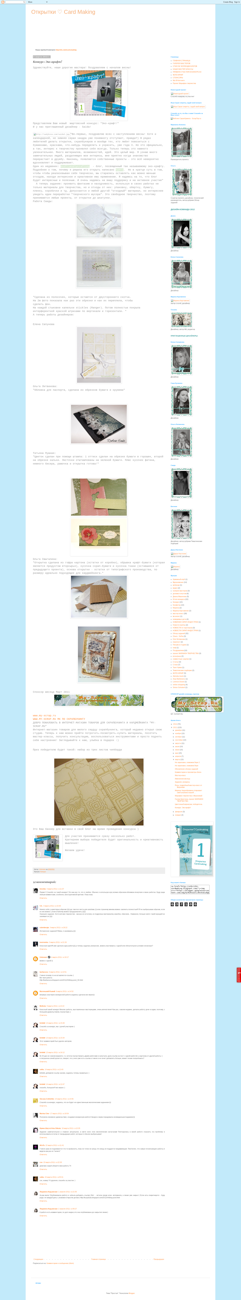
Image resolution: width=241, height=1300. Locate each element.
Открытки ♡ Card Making (63, 12)
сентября (179, 740)
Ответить (43, 898)
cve (41, 1162)
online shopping (179, 685)
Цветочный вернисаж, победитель (188, 804)
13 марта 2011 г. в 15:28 (55, 1023)
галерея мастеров (180, 591)
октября (178, 737)
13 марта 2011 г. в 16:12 (55, 1052)
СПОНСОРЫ (178, 78)
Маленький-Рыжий (47, 991)
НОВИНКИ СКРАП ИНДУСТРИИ (185, 622)
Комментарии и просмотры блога (188, 772)
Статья (176, 662)
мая (177, 753)
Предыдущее (159, 1259)
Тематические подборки (182, 670)
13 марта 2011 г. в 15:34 (55, 1038)
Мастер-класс (180, 775)
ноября (178, 733)
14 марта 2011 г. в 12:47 (55, 1084)
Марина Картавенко (181, 611)
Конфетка (177, 605)
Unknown (43, 957)
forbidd (42, 1023)
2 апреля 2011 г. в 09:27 (67, 1209)
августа (178, 743)
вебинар (176, 585)
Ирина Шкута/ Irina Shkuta (50, 1128)
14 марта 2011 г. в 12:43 (54, 1069)
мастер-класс (178, 614)
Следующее (38, 1259)
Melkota (43, 1006)
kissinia (43, 889)
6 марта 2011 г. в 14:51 (58, 972)
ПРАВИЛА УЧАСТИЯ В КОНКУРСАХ (187, 72)
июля (177, 747)
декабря (178, 730)
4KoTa (42, 1145)
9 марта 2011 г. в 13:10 (55, 1006)
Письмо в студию (179, 645)
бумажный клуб (179, 579)
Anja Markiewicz (179, 679)
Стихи (175, 665)
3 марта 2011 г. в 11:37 (55, 889)
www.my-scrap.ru (45, 715)
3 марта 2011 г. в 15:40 (52, 906)
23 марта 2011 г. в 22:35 (52, 1162)
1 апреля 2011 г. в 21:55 (67, 1192)
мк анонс (176, 616)
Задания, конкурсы (182, 782)
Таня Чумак (177, 667)
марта (177, 760)
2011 (175, 727)
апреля (178, 756)
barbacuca (44, 972)
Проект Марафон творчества (184, 83)
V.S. (41, 906)
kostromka (44, 942)
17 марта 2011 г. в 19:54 (59, 1114)
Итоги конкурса (179, 599)
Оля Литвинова (179, 639)
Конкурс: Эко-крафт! (183, 808)
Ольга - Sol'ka (178, 636)
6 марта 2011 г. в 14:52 (64, 991)
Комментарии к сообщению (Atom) (60, 1263)
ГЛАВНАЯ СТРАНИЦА (181, 61)
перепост (176, 642)
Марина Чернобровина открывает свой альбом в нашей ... (188, 791)
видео (175, 588)
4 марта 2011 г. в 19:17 (60, 957)
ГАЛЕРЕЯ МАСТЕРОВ (181, 63)
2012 (175, 724)
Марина (176, 608)
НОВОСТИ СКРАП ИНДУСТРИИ (185, 631)
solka (42, 1069)
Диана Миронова (179, 597)
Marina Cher (44, 1114)
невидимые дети (179, 619)
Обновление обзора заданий (186, 769)
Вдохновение (178, 582)
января (178, 815)
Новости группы (179, 625)
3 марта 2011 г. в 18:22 (58, 928)
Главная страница (98, 1259)
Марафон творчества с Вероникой (188, 796)
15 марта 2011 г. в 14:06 (64, 1099)
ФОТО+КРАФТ (178, 673)
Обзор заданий (179, 633)
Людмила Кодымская (48, 1192)
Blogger (132, 1293)
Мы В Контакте (179, 80)
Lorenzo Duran (178, 682)
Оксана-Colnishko (47, 1099)
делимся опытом (179, 594)
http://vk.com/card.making (66, 50)
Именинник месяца (182, 779)
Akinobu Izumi (178, 676)
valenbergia (44, 928)
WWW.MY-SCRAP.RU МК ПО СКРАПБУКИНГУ (59, 719)
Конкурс (43, 871)
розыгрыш (177, 656)
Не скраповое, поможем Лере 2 (187, 762)
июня (177, 750)
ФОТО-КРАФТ (178, 75)
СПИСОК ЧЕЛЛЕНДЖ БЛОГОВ (185, 66)
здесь (119, 169)
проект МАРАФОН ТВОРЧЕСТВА (186, 653)
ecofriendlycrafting (75, 166)
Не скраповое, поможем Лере (186, 766)
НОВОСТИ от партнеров (182, 628)
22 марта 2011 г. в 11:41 (54, 1145)
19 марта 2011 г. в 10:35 (71, 1128)
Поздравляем (178, 650)
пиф (174, 648)
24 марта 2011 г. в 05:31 (54, 1177)
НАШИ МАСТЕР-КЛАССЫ (183, 69)
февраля (179, 812)
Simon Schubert (179, 687)
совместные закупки (181, 659)
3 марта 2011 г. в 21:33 (58, 942)
